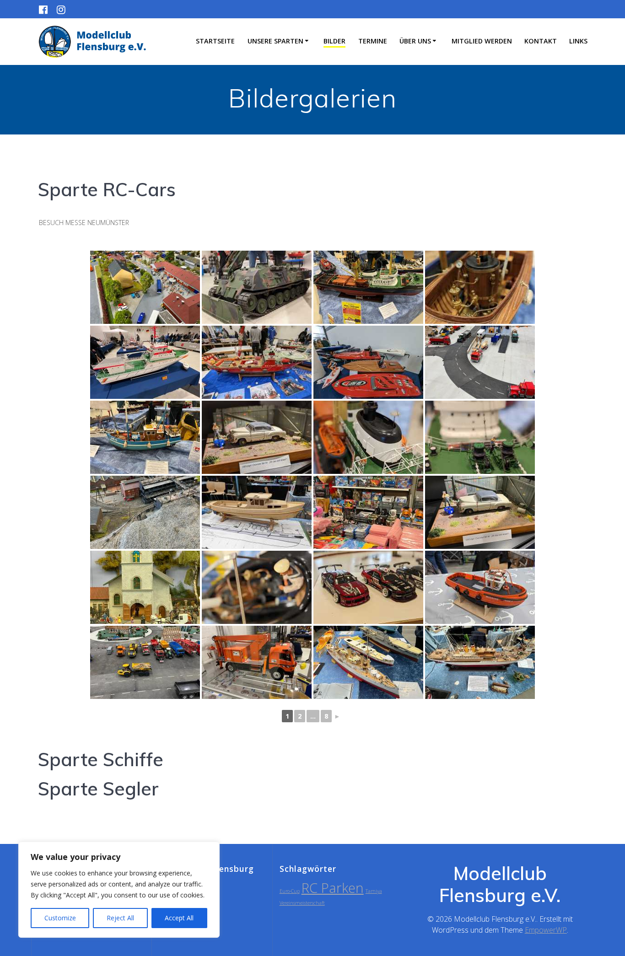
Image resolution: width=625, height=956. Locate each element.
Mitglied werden (482, 41)
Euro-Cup (290, 891)
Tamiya (374, 891)
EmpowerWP (546, 930)
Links (578, 41)
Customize (60, 917)
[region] (119, 890)
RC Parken (333, 888)
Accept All (179, 917)
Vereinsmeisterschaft (302, 903)
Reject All (120, 917)
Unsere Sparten (275, 41)
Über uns (415, 41)
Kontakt (540, 41)
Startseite (215, 41)
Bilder (334, 41)
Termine (372, 41)
